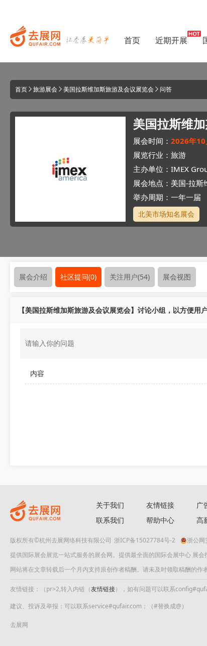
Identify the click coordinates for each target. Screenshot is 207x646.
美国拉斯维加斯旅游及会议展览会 (108, 89)
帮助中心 (160, 520)
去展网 (19, 624)
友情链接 (160, 505)
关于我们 (110, 505)
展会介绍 (33, 277)
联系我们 (110, 520)
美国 (178, 183)
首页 (132, 40)
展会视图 (177, 277)
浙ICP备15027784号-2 (144, 540)
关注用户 (130, 277)
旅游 (178, 155)
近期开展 (171, 40)
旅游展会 (45, 89)
